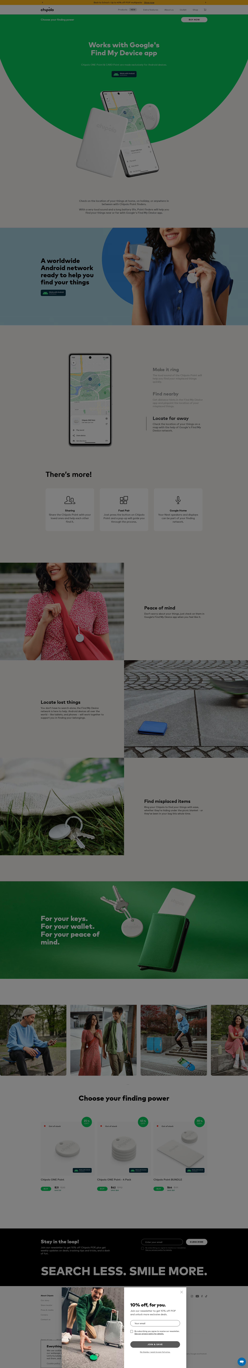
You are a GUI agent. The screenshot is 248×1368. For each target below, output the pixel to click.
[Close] (181, 1292)
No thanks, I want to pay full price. (155, 1352)
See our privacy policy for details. (149, 1333)
